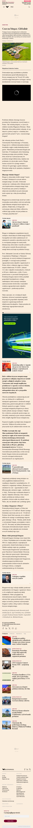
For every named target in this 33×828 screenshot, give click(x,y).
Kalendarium (19, 803)
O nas (3, 775)
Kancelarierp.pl (20, 793)
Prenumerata (5, 790)
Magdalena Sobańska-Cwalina (10, 68)
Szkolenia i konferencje (8, 801)
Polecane (12, 633)
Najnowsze (19, 633)
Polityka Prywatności (21, 775)
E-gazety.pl (19, 788)
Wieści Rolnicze (20, 795)
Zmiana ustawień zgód (22, 777)
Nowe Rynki (5, 24)
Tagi (25, 633)
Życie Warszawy (20, 796)
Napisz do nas (5, 779)
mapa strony (5, 803)
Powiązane (5, 633)
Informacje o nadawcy (22, 780)
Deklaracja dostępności (22, 782)
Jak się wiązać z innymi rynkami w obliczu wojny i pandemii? (21, 224)
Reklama (4, 787)
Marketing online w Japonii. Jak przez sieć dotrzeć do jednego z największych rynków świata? (21, 368)
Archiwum (4, 791)
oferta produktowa (7, 806)
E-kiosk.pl (18, 787)
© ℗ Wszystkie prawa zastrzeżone (11, 624)
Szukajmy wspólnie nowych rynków (18, 577)
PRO (12, 7)
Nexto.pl (18, 790)
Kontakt (4, 777)
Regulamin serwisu (21, 779)
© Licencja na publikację (8, 622)
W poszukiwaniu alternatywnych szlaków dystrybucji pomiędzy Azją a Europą (21, 470)
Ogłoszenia (5, 788)
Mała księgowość (20, 791)
